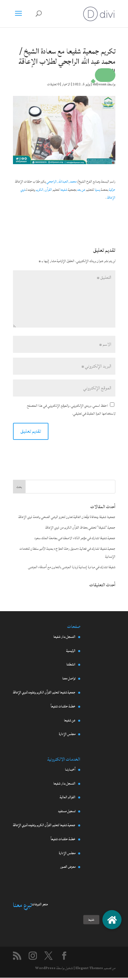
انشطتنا (70, 664)
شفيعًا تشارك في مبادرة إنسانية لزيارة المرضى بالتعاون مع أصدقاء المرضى (71, 567)
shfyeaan (99, 84)
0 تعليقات (53, 84)
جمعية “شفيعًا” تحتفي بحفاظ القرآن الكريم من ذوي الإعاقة (80, 527)
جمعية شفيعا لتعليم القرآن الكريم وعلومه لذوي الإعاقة (44, 692)
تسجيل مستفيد (66, 811)
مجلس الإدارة (67, 734)
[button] (105, 75)
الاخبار (66, 84)
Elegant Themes (89, 968)
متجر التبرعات (40, 904)
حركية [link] (112, 189)
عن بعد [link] (81, 189)
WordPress (45, 968)
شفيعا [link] (63, 189)
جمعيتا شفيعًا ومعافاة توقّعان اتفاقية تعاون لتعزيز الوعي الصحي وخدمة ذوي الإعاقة (66, 517)
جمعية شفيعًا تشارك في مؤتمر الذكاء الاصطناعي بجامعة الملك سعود (74, 538)
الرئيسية (70, 650)
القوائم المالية (67, 797)
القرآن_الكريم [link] (44, 189)
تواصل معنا (68, 678)
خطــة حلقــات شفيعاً (63, 706)
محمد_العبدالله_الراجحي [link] (61, 181)
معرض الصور (67, 866)
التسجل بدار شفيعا (64, 636)
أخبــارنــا (70, 769)
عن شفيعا (69, 720)
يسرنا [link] (97, 189)
